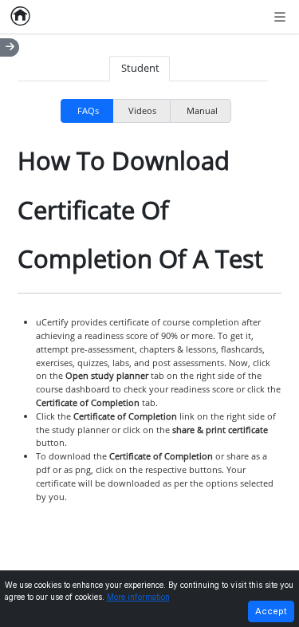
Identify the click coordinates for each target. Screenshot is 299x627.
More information (138, 597)
